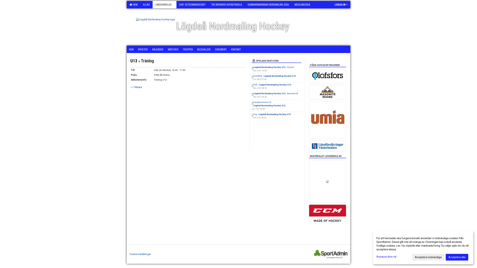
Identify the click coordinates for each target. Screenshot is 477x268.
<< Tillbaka (136, 87)
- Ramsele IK (275, 93)
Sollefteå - (274, 76)
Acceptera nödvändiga (428, 257)
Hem (135, 4)
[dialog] (423, 247)
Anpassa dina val (386, 256)
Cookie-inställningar (140, 254)
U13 (133, 60)
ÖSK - (272, 85)
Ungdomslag (163, 4)
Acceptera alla (456, 257)
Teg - (272, 114)
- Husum (274, 67)
